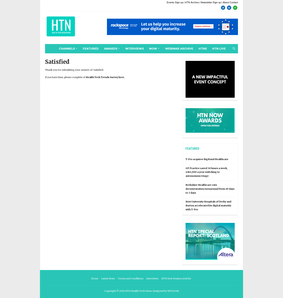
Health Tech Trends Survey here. (105, 77)
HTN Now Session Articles (176, 278)
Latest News (108, 278)
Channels (67, 48)
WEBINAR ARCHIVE (179, 48)
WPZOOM (173, 290)
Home (94, 278)
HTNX (203, 48)
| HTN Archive (191, 2)
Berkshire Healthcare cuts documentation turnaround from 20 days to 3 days (210, 188)
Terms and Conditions (130, 278)
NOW (153, 48)
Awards (110, 48)
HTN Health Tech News (138, 290)
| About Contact (229, 2)
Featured (91, 48)
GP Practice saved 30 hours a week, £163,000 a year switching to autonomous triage (207, 172)
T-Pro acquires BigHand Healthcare (207, 159)
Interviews (134, 48)
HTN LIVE (219, 48)
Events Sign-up (175, 2)
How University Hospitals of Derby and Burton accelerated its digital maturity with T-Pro (208, 205)
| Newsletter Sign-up (210, 2)
